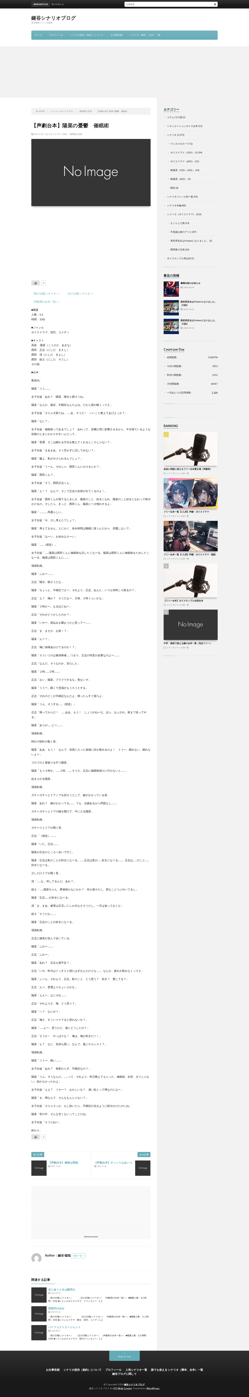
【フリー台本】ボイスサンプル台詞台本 (183, 600)
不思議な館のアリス (181, 231)
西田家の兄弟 (76, 134)
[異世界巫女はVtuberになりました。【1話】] (171, 326)
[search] (215, 4)
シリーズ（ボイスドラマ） (181, 214)
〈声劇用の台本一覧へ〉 (46, 301)
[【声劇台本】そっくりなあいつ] (142, 1168)
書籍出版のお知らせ (190, 283)
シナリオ (172, 134)
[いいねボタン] (35, 283)
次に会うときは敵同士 (61, 1289)
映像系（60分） (178, 178)
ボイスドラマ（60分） (182, 161)
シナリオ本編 (174, 205)
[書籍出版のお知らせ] (171, 289)
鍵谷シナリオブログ (53, 17)
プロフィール (56, 35)
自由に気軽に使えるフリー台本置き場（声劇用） (188, 469)
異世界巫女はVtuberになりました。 (189, 240)
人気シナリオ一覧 (136, 1369)
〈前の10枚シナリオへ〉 (46, 293)
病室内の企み (56, 1308)
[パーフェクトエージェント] (39, 1332)
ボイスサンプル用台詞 (179, 258)
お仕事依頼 (116, 35)
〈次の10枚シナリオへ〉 (80, 293)
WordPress (153, 1388)
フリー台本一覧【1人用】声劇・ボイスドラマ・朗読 (190, 554)
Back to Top (124, 1356)
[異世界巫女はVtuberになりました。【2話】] (171, 307)
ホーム (38, 35)
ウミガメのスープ (179, 143)
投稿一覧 (77, 1255)
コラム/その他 (174, 117)
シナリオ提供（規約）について (86, 35)
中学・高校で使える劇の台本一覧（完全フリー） (188, 643)
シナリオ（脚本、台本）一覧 (145, 35)
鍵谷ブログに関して (124, 1373)
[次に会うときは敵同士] (39, 1295)
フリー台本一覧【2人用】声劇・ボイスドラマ (186, 511)
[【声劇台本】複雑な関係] (39, 1168)
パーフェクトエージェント (64, 1327)
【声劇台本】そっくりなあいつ (113, 1162)
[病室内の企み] (39, 1314)
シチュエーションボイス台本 (182, 126)
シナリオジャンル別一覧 (180, 196)
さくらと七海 (177, 223)
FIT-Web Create (122, 1388)
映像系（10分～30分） (182, 170)
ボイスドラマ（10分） (58, 134)
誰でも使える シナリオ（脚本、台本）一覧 (177, 1369)
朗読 (172, 187)
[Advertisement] (124, 72)
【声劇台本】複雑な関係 (63, 1162)
